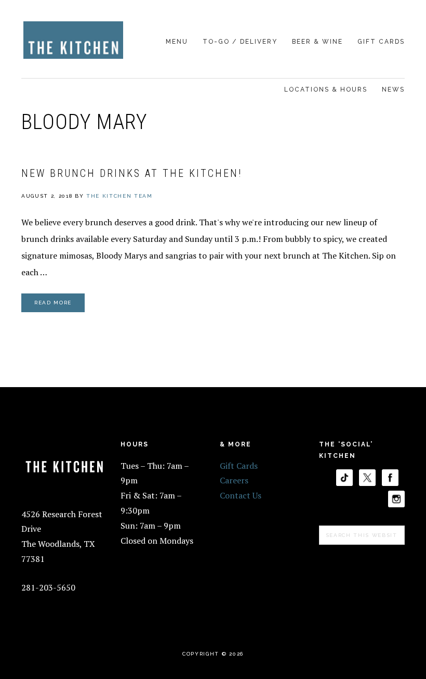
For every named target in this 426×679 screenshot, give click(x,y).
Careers (234, 480)
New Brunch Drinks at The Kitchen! (131, 173)
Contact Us (240, 495)
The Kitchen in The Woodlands (73, 40)
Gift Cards (239, 465)
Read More (53, 302)
